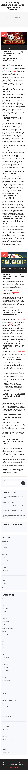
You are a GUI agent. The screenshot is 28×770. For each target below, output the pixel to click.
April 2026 (4, 554)
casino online (5, 608)
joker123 (4, 618)
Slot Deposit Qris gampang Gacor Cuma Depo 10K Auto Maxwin (13, 6)
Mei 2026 (4, 551)
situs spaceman (6, 683)
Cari (3, 480)
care (3, 605)
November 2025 (6, 570)
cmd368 (4, 611)
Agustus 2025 (5, 580)
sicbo (3, 661)
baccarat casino (5, 269)
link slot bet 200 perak (7, 628)
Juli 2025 (4, 583)
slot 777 (4, 687)
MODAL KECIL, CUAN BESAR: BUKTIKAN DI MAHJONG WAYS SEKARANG (12, 511)
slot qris (4, 723)
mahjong (4, 631)
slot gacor (4, 710)
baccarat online (13, 46)
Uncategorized (6, 752)
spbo (3, 746)
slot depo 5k (5, 706)
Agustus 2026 (5, 541)
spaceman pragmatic (7, 739)
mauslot (4, 641)
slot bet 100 (5, 690)
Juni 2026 (4, 547)
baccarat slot (19, 269)
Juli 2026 (4, 544)
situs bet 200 (5, 670)
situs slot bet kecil (6, 680)
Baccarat (20, 46)
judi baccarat (12, 48)
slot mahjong (5, 720)
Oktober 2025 (5, 574)
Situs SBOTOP (5, 674)
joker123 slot (5, 621)
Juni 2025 (4, 587)
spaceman (4, 736)
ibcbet (3, 615)
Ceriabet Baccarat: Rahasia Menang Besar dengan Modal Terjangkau (13, 276)
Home (5, 21)
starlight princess (6, 749)
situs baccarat (18, 48)
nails (3, 644)
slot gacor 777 (5, 713)
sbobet (4, 654)
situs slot (4, 677)
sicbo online (5, 667)
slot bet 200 (5, 693)
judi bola (4, 624)
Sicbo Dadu (5, 664)
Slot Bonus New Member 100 (9, 700)
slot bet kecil (5, 697)
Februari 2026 (5, 560)
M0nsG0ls (5, 46)
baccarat (15, 71)
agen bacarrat (22, 268)
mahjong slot (5, 634)
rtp (3, 651)
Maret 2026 (5, 557)
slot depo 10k (5, 703)
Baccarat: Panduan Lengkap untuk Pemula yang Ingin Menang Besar (12, 53)
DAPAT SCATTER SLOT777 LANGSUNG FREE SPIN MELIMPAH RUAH (13, 501)
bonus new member (7, 602)
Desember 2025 (6, 567)
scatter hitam (5, 657)
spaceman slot (5, 742)
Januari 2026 (5, 564)
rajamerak (4, 647)
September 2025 (6, 577)
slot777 (4, 733)
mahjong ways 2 (6, 638)
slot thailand (5, 729)
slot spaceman (5, 726)
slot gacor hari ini (6, 716)
